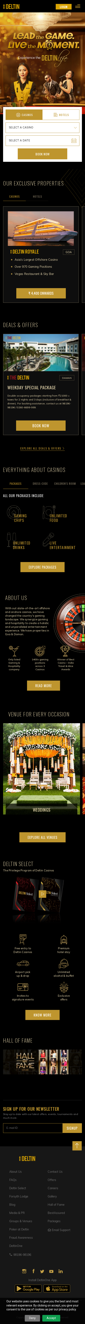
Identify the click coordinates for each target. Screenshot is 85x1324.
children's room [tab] (65, 483)
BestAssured (56, 1213)
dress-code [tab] (40, 483)
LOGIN (63, 7)
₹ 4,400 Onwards (41, 293)
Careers (53, 1188)
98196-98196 (22, 1255)
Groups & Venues (20, 1221)
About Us (15, 1172)
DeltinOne (15, 1246)
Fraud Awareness (21, 1237)
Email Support (61, 1230)
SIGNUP (72, 1128)
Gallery (52, 1196)
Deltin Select (17, 1188)
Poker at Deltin (19, 1229)
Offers (52, 1180)
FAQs (13, 1180)
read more (43, 685)
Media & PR (17, 1213)
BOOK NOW (40, 425)
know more (42, 1015)
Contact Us (55, 1172)
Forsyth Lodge (18, 1196)
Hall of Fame (56, 1205)
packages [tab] (16, 483)
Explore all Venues (42, 837)
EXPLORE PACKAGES (42, 567)
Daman (67, 378)
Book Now (42, 154)
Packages (54, 1221)
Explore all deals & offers (41, 448)
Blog (12, 1205)
